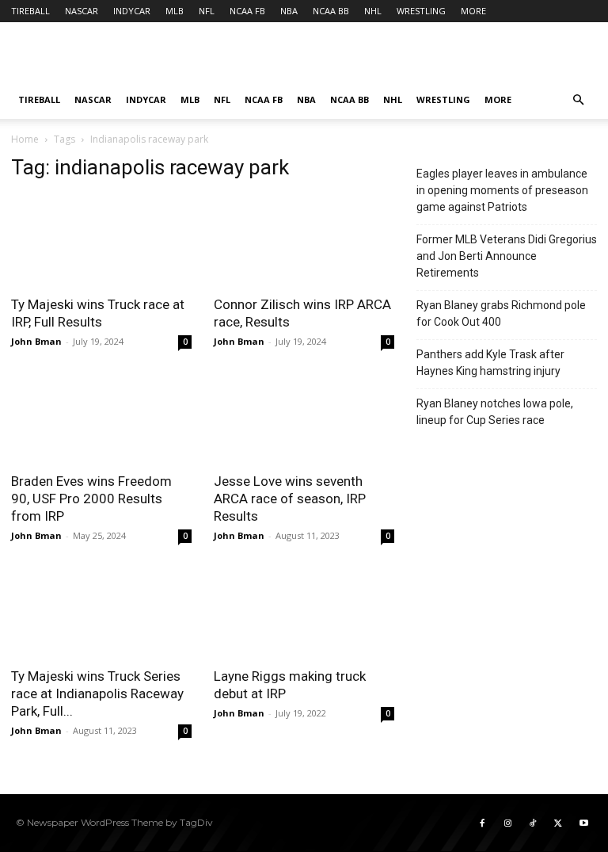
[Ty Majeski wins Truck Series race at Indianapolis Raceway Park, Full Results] (101, 612)
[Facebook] (482, 822)
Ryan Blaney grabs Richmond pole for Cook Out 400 (501, 313)
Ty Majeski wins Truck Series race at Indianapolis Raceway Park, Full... (97, 693)
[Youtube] (583, 822)
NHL (373, 11)
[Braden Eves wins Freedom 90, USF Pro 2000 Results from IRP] (101, 418)
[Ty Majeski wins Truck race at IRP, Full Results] (101, 240)
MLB (174, 11)
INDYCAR (131, 11)
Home (25, 139)
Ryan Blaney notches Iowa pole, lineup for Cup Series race (494, 411)
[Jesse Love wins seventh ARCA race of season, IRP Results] (304, 418)
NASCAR (81, 11)
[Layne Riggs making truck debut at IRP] (304, 612)
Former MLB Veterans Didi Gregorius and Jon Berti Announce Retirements (506, 256)
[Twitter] (558, 822)
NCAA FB (247, 11)
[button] (578, 100)
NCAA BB (331, 11)
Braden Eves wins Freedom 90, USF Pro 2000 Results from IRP (91, 498)
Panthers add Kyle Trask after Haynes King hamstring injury (490, 362)
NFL (207, 11)
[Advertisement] (411, 57)
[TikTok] (533, 822)
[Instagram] (507, 822)
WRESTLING (421, 11)
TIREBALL (30, 11)
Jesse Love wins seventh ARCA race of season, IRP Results (290, 498)
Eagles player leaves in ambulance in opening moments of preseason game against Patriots (502, 190)
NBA (289, 11)
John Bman (36, 341)
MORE (473, 11)
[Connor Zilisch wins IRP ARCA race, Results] (304, 240)
